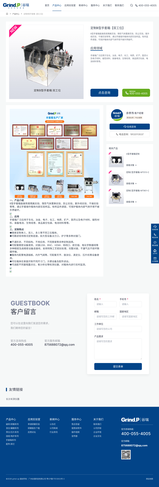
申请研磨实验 (34, 424)
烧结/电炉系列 (12, 436)
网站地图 (149, 479)
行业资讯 (54, 432)
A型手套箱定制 (132, 153)
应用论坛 (32, 432)
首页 (47, 5)
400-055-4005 (136, 433)
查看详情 (130, 165)
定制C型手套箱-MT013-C (137, 172)
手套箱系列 (11, 440)
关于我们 (107, 5)
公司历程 (97, 428)
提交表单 (118, 366)
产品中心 (56, 5)
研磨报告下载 (34, 428)
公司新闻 (54, 428)
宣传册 (75, 436)
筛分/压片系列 (12, 432)
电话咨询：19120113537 (131, 134)
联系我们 (119, 5)
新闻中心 (83, 5)
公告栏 (53, 424)
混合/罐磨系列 (12, 428)
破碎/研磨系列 (12, 424)
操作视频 (76, 432)
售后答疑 (76, 424)
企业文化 (97, 436)
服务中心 (95, 5)
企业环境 (97, 432)
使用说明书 (76, 428)
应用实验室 (70, 5)
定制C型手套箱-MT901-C (137, 190)
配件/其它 (10, 444)
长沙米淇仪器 (12, 399)
